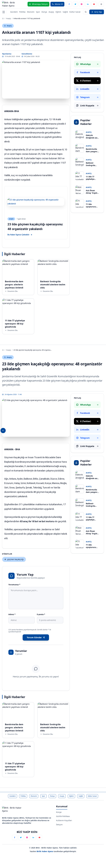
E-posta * (41, 614)
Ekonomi (30, 12)
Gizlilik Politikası (63, 816)
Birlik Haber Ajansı (45, 851)
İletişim (59, 824)
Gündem (14, 12)
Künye (59, 812)
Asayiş (51, 12)
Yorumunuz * (14, 584)
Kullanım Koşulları (64, 820)
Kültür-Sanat (74, 12)
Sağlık (65, 12)
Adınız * (12, 614)
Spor (38, 12)
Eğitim (58, 12)
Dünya (44, 12)
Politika (22, 12)
